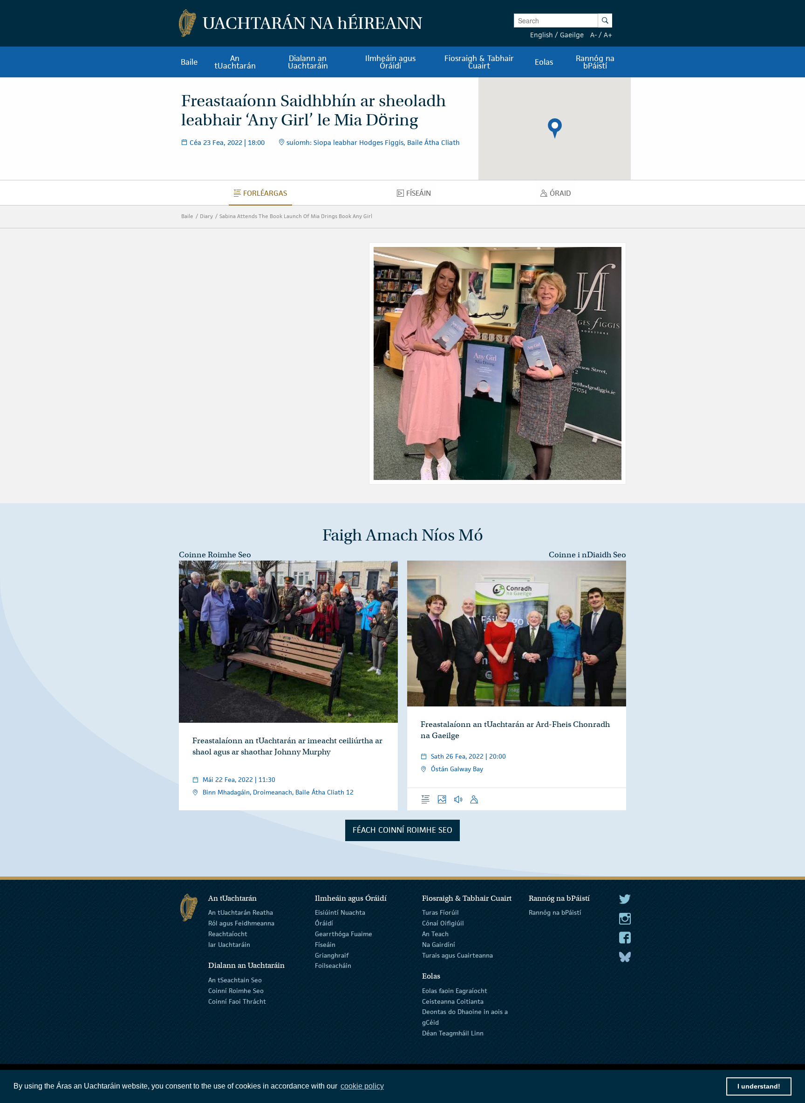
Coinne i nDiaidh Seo (587, 555)
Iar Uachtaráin (229, 944)
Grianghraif (331, 955)
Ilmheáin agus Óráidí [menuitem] (390, 62)
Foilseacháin (333, 965)
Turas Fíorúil (440, 912)
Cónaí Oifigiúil (443, 923)
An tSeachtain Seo (235, 980)
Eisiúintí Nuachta (340, 912)
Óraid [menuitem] (563, 195)
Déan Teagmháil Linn (453, 1033)
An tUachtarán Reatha (240, 912)
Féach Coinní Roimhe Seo (402, 830)
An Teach (435, 934)
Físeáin (325, 944)
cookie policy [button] (362, 1086)
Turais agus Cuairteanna (457, 955)
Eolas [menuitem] (544, 62)
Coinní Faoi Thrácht (237, 1001)
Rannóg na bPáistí (555, 912)
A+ (608, 34)
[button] (555, 128)
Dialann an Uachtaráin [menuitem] (308, 62)
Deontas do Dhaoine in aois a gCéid (465, 1017)
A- (593, 34)
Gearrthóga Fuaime (343, 934)
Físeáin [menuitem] (421, 195)
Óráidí (324, 923)
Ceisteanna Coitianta (453, 1001)
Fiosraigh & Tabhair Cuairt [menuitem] (479, 62)
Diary (206, 215)
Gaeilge (572, 34)
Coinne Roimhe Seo (215, 555)
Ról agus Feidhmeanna (241, 923)
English (541, 34)
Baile (187, 215)
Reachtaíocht (227, 934)
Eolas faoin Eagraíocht (454, 991)
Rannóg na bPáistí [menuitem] (595, 62)
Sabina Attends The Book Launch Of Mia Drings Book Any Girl (295, 215)
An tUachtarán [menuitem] (235, 62)
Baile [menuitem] (189, 62)
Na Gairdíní (438, 944)
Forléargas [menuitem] (267, 195)
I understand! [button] (758, 1086)
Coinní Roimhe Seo (236, 991)
